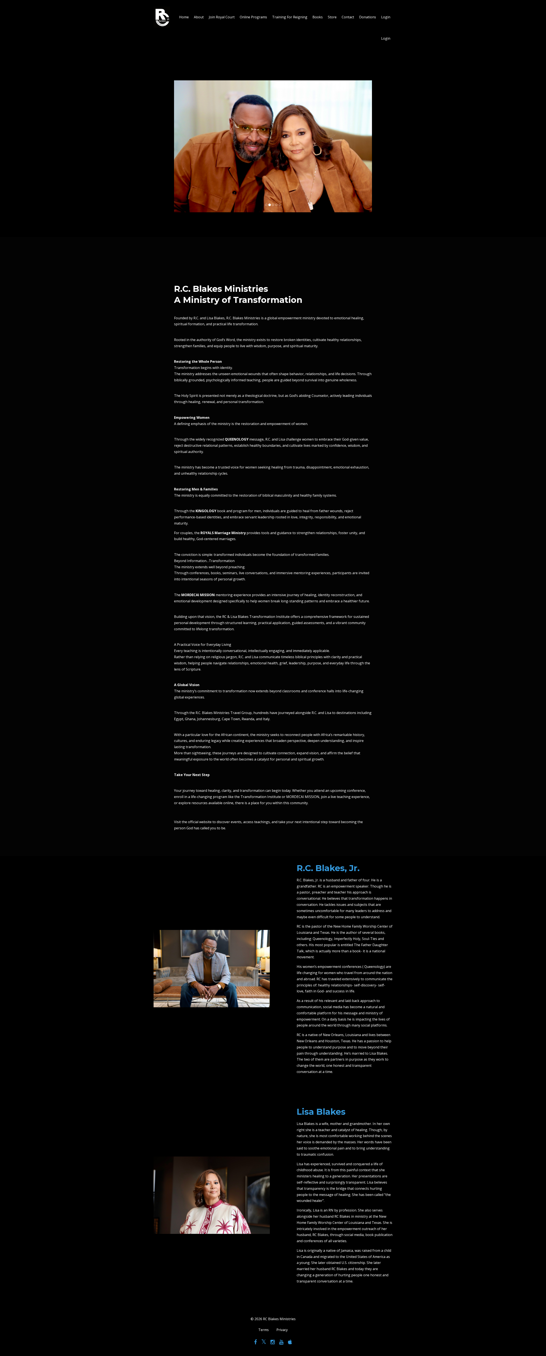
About (199, 17)
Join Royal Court (222, 17)
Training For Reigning (289, 17)
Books (317, 17)
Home (184, 17)
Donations (367, 17)
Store (332, 17)
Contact (348, 17)
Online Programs (253, 17)
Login (385, 17)
